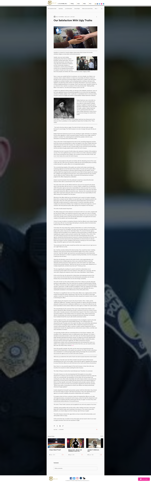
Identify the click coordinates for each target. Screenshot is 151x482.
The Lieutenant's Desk (52, 8)
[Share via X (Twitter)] (57, 425)
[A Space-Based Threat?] (56, 443)
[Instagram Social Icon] (101, 3)
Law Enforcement (68, 8)
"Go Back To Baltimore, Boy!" (93, 450)
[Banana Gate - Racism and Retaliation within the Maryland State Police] (75, 443)
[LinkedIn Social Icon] (103, 3)
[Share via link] (62, 425)
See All (102, 436)
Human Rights (77, 8)
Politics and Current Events (87, 8)
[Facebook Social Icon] (97, 3)
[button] (101, 8)
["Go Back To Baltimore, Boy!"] (94, 443)
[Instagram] (77, 478)
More (96, 8)
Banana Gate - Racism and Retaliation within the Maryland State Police (75, 450)
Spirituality (61, 8)
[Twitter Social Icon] (99, 3)
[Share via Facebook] (54, 425)
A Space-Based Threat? (55, 449)
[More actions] (96, 16)
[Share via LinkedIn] (60, 425)
